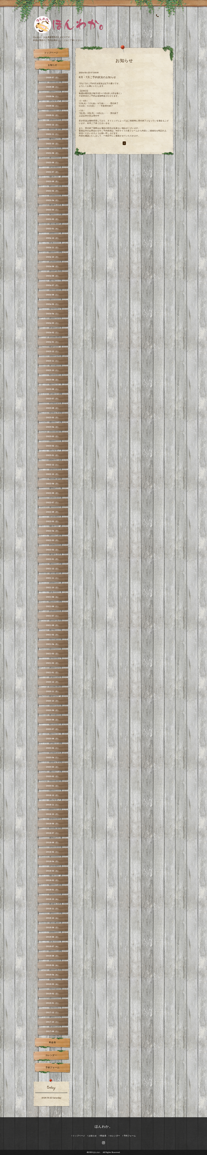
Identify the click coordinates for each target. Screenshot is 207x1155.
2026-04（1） (52, 96)
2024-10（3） (52, 257)
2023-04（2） (52, 427)
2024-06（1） (52, 294)
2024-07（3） (52, 285)
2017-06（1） (52, 1031)
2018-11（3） (52, 908)
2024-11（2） (52, 247)
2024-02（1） (52, 332)
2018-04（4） (52, 974)
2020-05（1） (52, 748)
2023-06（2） (52, 408)
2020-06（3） (52, 738)
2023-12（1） (52, 351)
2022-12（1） (52, 464)
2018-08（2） (52, 937)
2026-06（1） (52, 87)
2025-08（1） (52, 162)
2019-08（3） (52, 823)
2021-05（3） (52, 634)
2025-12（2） (52, 124)
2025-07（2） (52, 172)
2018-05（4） (52, 965)
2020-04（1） (52, 757)
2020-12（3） (52, 682)
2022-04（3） (52, 531)
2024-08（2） (52, 276)
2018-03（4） (52, 984)
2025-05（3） (52, 191)
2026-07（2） (52, 77)
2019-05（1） (52, 852)
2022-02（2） (52, 549)
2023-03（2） (52, 436)
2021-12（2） (52, 568)
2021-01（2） (52, 672)
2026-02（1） (52, 106)
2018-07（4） (52, 946)
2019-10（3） (52, 814)
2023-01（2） (52, 455)
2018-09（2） (52, 927)
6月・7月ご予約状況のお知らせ (97, 77)
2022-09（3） (52, 483)
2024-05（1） (52, 304)
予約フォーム (52, 1067)
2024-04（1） (52, 313)
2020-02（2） (52, 776)
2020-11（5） (52, 691)
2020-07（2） (52, 729)
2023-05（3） (52, 417)
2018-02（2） (52, 993)
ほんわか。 (104, 1126)
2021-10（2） (52, 587)
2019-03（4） (52, 871)
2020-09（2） (52, 710)
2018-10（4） (52, 918)
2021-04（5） (52, 644)
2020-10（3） (52, 701)
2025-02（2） (52, 219)
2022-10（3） (52, 474)
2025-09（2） (52, 153)
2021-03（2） (52, 653)
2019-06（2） (52, 842)
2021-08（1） (52, 606)
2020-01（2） (52, 786)
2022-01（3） (52, 559)
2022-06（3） (52, 512)
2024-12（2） (52, 238)
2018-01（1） (52, 1003)
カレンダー (51, 1055)
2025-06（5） (52, 181)
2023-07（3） (52, 398)
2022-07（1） (52, 502)
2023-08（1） (52, 389)
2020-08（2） (52, 719)
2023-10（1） (52, 370)
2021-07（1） (52, 616)
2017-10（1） (52, 1022)
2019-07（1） (52, 833)
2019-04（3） (52, 861)
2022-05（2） (52, 521)
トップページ (51, 52)
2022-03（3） (52, 540)
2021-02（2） (52, 663)
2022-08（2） (52, 493)
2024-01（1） (52, 342)
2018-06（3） (52, 956)
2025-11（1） (52, 134)
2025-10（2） (52, 143)
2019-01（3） (52, 889)
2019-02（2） (52, 880)
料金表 (52, 1042)
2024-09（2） (52, 266)
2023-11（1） (52, 361)
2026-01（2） (52, 115)
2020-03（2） (52, 767)
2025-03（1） (52, 209)
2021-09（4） (52, 597)
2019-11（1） (52, 804)
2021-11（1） (52, 578)
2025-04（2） (52, 200)
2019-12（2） (52, 795)
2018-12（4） (52, 899)
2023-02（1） (52, 446)
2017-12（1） (52, 1012)
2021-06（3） (52, 625)
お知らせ (52, 65)
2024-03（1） (52, 323)
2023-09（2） (52, 379)
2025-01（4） (52, 228)
